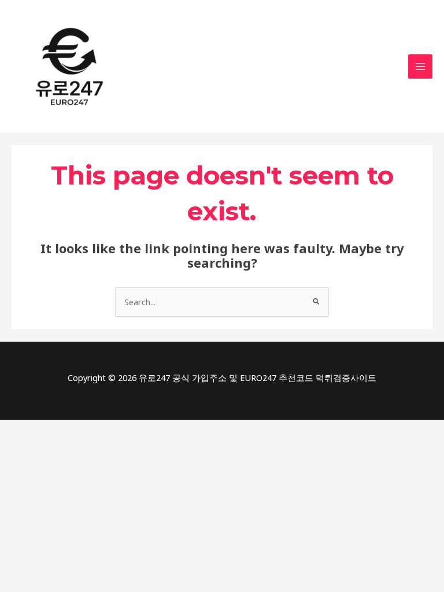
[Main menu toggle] (420, 66)
